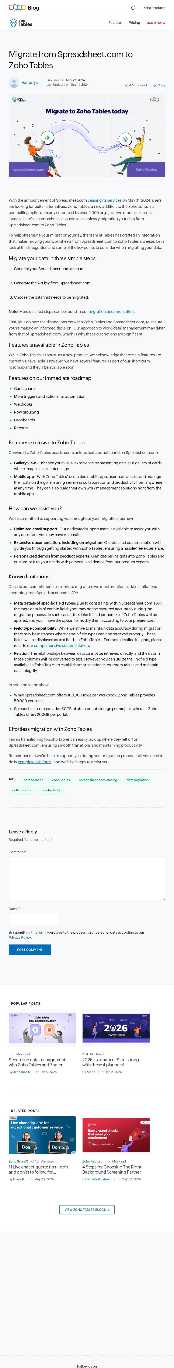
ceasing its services (105, 200)
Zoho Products (154, 8)
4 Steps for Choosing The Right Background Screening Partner (111, 1169)
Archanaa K (21, 1072)
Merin (91, 1072)
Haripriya (29, 82)
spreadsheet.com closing (98, 780)
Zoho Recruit (92, 1161)
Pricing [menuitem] (134, 23)
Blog (33, 8)
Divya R (18, 1179)
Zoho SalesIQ (18, 1161)
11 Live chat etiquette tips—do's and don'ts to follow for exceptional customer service (38, 1169)
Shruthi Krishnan (99, 1179)
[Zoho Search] (133, 8)
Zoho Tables (61, 780)
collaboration (22, 790)
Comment (17, 852)
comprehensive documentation (61, 645)
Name (13, 909)
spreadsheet (33, 780)
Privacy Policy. (20, 938)
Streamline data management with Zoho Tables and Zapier (37, 1062)
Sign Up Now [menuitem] (155, 22)
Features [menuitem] (115, 23)
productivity (51, 790)
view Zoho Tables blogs (85, 1209)
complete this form (34, 762)
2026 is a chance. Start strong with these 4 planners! (110, 1062)
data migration (138, 780)
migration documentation (111, 311)
